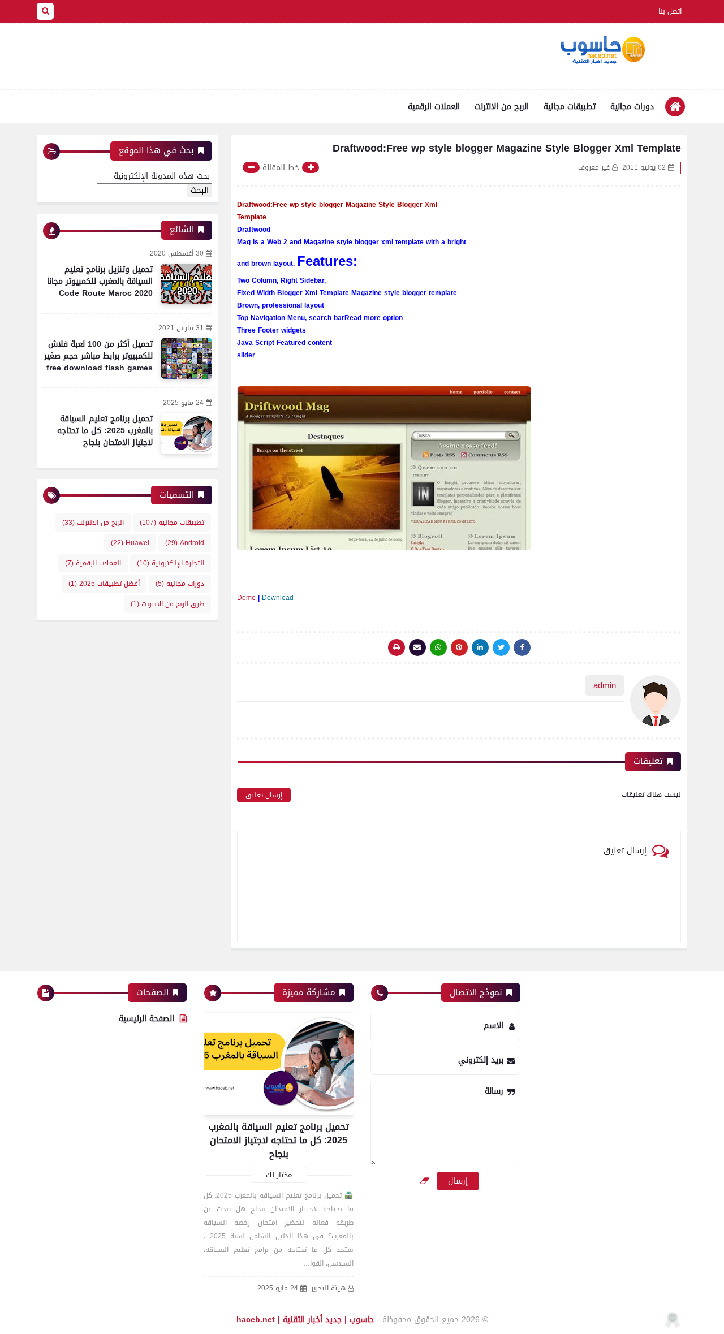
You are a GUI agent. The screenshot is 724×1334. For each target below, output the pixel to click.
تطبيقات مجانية (570, 106)
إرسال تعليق (263, 795)
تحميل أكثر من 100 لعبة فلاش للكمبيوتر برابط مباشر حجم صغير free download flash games (98, 355)
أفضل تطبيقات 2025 (104, 583)
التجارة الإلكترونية (170, 563)
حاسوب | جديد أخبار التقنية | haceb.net (305, 1319)
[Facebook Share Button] (522, 647)
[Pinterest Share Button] (480, 647)
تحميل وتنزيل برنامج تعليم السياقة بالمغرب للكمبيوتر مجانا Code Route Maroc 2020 (100, 281)
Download (278, 598)
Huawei (130, 543)
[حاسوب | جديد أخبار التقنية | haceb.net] (602, 50)
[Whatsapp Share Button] (438, 647)
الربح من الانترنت (502, 106)
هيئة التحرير (328, 1288)
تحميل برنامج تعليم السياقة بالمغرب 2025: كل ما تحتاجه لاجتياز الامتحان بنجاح (105, 430)
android (184, 543)
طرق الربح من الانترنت (167, 604)
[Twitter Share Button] (501, 647)
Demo (246, 598)
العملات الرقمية (434, 106)
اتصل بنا (670, 11)
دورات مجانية (632, 106)
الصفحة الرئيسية (146, 1019)
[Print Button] (396, 647)
